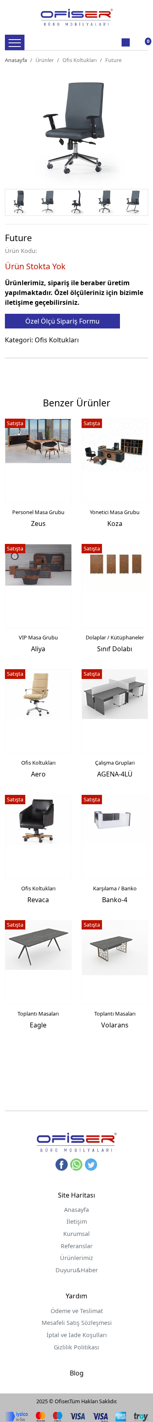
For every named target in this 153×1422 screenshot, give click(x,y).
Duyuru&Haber (76, 1270)
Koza (114, 523)
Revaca (38, 899)
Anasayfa (16, 60)
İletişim (77, 1221)
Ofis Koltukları (79, 60)
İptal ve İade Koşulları (77, 1335)
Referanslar (77, 1246)
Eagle (38, 1024)
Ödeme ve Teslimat (77, 1311)
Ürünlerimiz (76, 1258)
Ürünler (44, 60)
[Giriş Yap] (126, 42)
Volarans (115, 1024)
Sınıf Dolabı (114, 648)
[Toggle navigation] (14, 42)
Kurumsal (76, 1234)
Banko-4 (114, 899)
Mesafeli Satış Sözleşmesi (77, 1323)
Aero (38, 774)
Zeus (38, 523)
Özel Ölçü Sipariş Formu (62, 321)
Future (113, 60)
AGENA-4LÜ (115, 774)
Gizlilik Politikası (76, 1347)
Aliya (38, 648)
